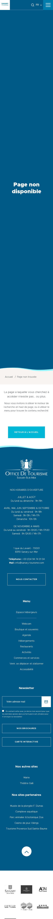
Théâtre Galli (26, 783)
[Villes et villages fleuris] (43, 907)
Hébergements (26, 641)
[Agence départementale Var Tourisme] (10, 907)
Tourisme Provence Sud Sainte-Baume (26, 829)
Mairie (26, 777)
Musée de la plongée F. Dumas (26, 806)
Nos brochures (26, 728)
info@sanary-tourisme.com (29, 563)
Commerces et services (26, 658)
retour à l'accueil (26, 432)
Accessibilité (26, 669)
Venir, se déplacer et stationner (27, 664)
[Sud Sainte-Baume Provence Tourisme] (26, 890)
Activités (26, 652)
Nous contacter (26, 579)
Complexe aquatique (26, 811)
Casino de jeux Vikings (27, 823)
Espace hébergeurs (26, 612)
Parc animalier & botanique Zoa (26, 817)
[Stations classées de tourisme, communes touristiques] (26, 907)
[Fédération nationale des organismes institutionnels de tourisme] (43, 890)
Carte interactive (26, 742)
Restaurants (26, 646)
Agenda (26, 635)
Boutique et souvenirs (26, 629)
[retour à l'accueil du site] (5, 5)
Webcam (26, 624)
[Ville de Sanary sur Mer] (10, 890)
